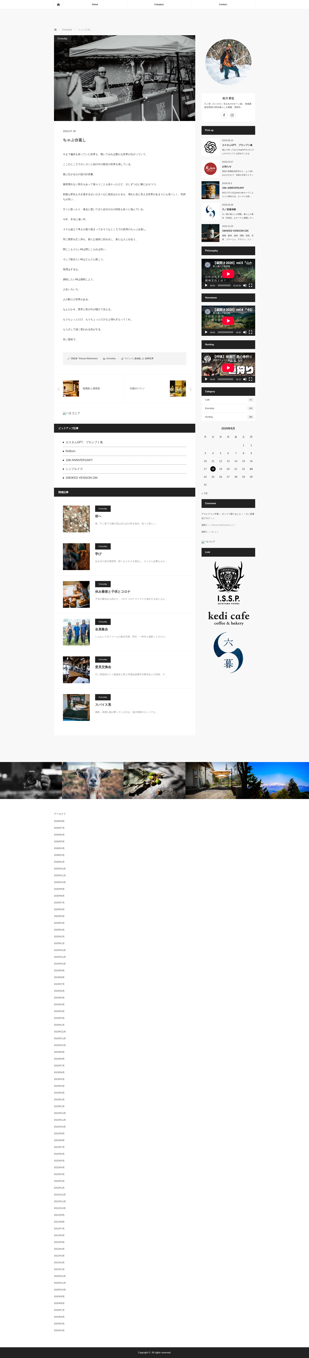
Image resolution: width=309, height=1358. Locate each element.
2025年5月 (59, 916)
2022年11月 (60, 1120)
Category (159, 4)
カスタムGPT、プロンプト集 (84, 442)
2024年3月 (59, 1011)
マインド (129, 358)
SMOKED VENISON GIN (82, 477)
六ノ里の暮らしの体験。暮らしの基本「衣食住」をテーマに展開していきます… (238, 218)
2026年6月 (59, 834)
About (95, 4)
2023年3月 (59, 1093)
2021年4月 (59, 1249)
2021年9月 (59, 1215)
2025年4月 (59, 923)
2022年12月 (60, 1113)
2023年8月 (59, 1059)
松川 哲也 (230, 98)
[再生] (206, 285)
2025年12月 (60, 868)
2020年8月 (59, 1303)
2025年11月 (60, 875)
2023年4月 (59, 1086)
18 (213, 468)
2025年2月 (59, 936)
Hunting (228, 417)
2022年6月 (59, 1154)
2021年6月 (59, 1235)
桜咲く (205, 525)
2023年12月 (60, 1031)
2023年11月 (60, 1038)
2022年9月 (59, 1133)
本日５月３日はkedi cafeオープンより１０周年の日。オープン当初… (238, 194)
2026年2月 (59, 862)
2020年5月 (59, 1323)
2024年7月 (59, 984)
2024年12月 (60, 950)
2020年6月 (59, 1317)
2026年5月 (59, 841)
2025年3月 (59, 930)
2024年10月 (60, 964)
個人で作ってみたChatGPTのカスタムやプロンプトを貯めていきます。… (238, 153)
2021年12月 (60, 1194)
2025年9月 (59, 889)
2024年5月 (59, 997)
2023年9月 (59, 1052)
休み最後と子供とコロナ (113, 591)
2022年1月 (59, 1188)
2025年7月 (59, 902)
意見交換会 (103, 667)
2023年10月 (60, 1045)
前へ (98, 516)
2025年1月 (59, 943)
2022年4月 (59, 1167)
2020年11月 (60, 1283)
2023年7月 (59, 1065)
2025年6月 (59, 909)
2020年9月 (59, 1296)
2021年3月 (59, 1256)
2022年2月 (59, 1181)
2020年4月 (59, 1330)
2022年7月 (59, 1147)
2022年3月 (59, 1174)
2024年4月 (59, 1004)
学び (98, 554)
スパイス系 (103, 704)
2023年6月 (59, 1072)
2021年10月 (60, 1208)
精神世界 (149, 358)
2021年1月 (59, 1269)
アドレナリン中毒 (210, 514)
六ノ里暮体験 (229, 209)
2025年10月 (60, 882)
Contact (223, 4)
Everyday (62, 38)
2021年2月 (59, 1262)
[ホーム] (58, 4)
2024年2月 (59, 1018)
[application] (228, 274)
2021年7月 (59, 1228)
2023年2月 (59, 1099)
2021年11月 (60, 1201)
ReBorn (70, 451)
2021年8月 (59, 1222)
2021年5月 (59, 1242)
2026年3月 (59, 855)
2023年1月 (59, 1106)
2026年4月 (59, 848)
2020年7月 (59, 1310)
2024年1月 (59, 1025)
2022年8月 (59, 1140)
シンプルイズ (74, 468)
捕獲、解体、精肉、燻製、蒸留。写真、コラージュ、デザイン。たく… (238, 237)
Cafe (228, 400)
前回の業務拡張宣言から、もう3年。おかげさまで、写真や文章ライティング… (238, 175)
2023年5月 (59, 1079)
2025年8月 (59, 896)
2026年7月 (59, 828)
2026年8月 (59, 821)
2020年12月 (60, 1276)
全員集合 (101, 629)
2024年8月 (59, 977)
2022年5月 (59, 1160)
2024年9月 (59, 970)
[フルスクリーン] (250, 285)
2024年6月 (59, 991)
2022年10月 (60, 1127)
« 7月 (205, 493)
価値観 (137, 358)
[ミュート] (245, 285)
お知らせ (226, 166)
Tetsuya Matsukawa (88, 358)
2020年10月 (60, 1289)
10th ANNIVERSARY (79, 460)
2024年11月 (60, 957)
